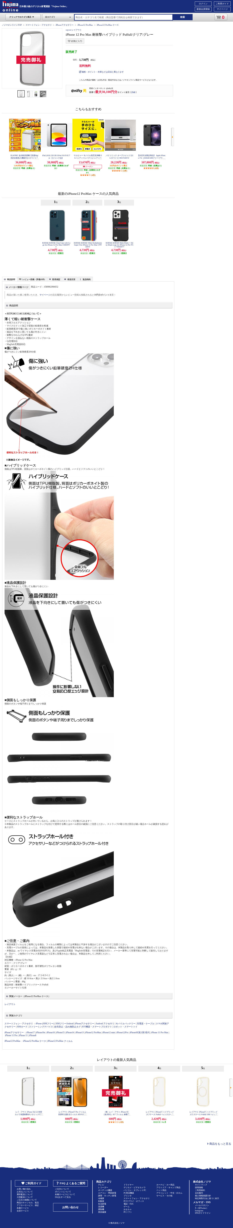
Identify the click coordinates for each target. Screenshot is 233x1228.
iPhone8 (32, 1035)
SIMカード (22, 1026)
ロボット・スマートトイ (125, 1026)
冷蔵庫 (101, 1198)
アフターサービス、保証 (28, 1205)
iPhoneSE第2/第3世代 (140, 1032)
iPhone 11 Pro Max (159, 1032)
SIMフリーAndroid (65, 1023)
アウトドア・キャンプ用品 (168, 1187)
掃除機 (101, 1209)
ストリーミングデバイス (41, 1026)
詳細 (133, 92)
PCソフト (128, 1212)
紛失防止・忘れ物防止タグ (67, 1026)
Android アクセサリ (105, 1023)
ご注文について (62, 1189)
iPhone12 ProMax (85, 25)
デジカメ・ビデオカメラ (135, 1187)
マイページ (222, 9)
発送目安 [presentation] (71, 279)
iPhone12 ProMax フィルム (60, 1041)
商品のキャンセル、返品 (28, 1202)
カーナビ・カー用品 (165, 1185)
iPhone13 (80, 1032)
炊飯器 (101, 1201)
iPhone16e (40, 1032)
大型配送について (25, 1197)
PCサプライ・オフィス (134, 1201)
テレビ (101, 1185)
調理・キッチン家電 (107, 1196)
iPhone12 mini (108, 1032)
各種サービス (23, 1208)
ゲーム (127, 1206)
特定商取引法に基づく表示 (207, 1198)
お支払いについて (25, 1192)
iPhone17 (30, 1032)
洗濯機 (101, 1206)
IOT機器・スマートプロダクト (97, 1026)
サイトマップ (201, 1185)
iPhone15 (60, 1032)
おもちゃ (128, 1209)
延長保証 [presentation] (56, 279)
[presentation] (9, 278)
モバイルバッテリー (125, 1023)
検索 (182, 17)
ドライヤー (129, 1185)
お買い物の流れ (24, 1189)
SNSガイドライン (203, 1213)
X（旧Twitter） (201, 1208)
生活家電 (102, 1204)
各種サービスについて (65, 1194)
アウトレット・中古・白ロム (169, 1193)
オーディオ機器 (105, 1190)
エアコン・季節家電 (107, 1193)
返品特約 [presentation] (87, 279)
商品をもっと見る (220, 1143)
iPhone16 (51, 1032)
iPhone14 (70, 1032)
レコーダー (103, 1187)
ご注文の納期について (27, 1200)
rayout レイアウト (74, 30)
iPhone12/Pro (122, 1032)
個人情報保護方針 (203, 1196)
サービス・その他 (164, 1196)
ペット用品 (161, 1190)
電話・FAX (128, 1204)
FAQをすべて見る (63, 1197)
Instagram (199, 1210)
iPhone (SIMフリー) (45, 1023)
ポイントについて (63, 1192)
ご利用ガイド (222, 3)
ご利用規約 (200, 1190)
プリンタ (128, 1196)
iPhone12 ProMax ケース (108, 25)
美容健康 (102, 1212)
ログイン (203, 3)
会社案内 (199, 1193)
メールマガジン (202, 1205)
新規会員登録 (203, 9)
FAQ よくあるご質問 (72, 1183)
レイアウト (10, 1004)
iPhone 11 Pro (11, 1035)
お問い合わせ (70, 1207)
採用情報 (199, 1187)
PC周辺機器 (129, 1193)
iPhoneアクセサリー (65, 25)
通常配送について (25, 1194)
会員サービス (23, 1211)
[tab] (9, 279)
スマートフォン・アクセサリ (39, 25)
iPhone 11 (23, 1035)
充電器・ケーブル (145, 1023)
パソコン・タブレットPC (135, 1190)
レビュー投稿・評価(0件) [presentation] (33, 279)
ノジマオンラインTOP (12, 25)
